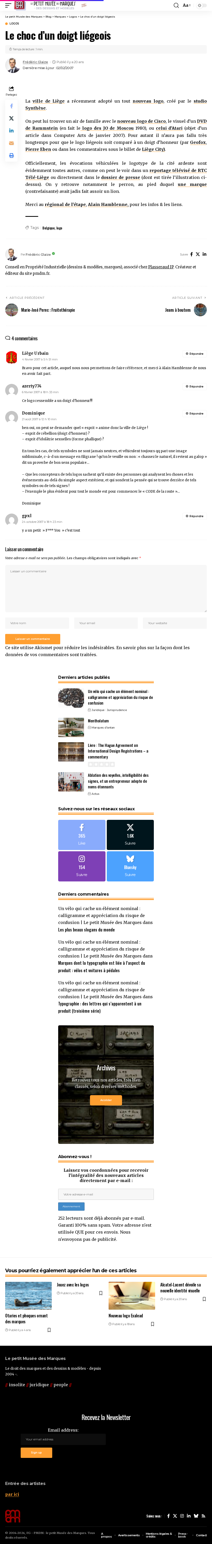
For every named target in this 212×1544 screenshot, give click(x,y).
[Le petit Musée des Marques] (50, 5)
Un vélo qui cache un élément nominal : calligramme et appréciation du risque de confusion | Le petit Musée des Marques (101, 915)
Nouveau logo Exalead (126, 1315)
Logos (14, 23)
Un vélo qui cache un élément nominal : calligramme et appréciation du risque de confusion (120, 697)
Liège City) (153, 149)
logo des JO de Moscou (107, 128)
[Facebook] (191, 254)
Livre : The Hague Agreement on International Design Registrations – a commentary (118, 750)
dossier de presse (120, 177)
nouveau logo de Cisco (141, 121)
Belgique (48, 227)
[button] (9, 5)
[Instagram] (81, 866)
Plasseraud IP (160, 267)
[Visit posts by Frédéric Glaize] (13, 65)
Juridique (98, 710)
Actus (96, 794)
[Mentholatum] (71, 727)
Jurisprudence (117, 710)
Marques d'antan (103, 727)
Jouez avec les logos (73, 1285)
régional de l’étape (65, 204)
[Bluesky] (130, 866)
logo (59, 227)
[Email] (11, 143)
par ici (12, 1494)
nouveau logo (148, 101)
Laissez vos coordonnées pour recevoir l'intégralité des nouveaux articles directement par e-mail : (106, 1175)
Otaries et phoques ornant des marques (26, 1318)
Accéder (106, 1100)
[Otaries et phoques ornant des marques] (28, 1296)
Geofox (198, 142)
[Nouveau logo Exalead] (132, 1296)
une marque (192, 184)
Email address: (63, 1430)
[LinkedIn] (204, 254)
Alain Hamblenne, (108, 204)
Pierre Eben (38, 149)
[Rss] (203, 1516)
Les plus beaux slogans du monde (86, 930)
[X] (197, 254)
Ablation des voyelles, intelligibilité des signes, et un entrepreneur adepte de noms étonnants (118, 780)
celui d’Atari (169, 128)
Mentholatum (98, 720)
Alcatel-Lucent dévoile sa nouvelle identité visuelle (180, 1288)
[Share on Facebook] (11, 106)
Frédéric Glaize (35, 62)
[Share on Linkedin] (11, 131)
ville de (49, 101)
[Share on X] (11, 118)
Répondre (196, 354)
